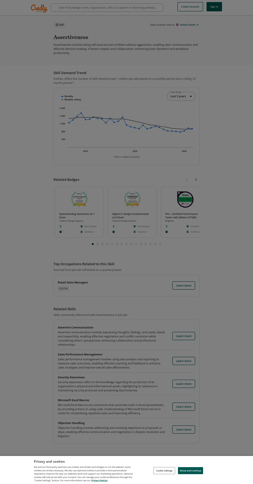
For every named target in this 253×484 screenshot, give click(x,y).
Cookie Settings (164, 470)
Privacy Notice (99, 480)
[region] (126, 470)
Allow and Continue (190, 470)
